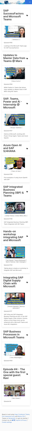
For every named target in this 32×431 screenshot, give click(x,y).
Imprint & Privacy (21, 420)
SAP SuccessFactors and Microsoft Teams (13, 15)
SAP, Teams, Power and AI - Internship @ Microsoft (12, 103)
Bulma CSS (21, 416)
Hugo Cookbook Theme (22, 414)
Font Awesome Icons (8, 416)
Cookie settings (7, 422)
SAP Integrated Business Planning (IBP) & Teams (13, 191)
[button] (30, 2)
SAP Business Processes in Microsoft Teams (13, 334)
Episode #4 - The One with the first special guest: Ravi (14, 374)
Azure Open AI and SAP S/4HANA (12, 148)
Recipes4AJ (12, 418)
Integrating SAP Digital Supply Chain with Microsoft (13, 282)
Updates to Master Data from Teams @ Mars (14, 58)
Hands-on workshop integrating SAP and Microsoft (13, 236)
